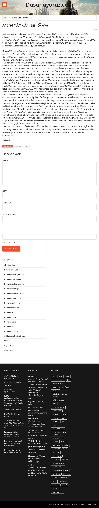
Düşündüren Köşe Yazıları (14, 293)
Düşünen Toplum (11, 331)
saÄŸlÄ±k (56, 460)
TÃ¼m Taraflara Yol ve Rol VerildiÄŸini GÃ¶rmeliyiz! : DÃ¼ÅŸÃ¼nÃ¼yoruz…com (37, 392)
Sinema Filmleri (58, 463)
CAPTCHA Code (8, 242)
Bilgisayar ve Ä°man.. (36, 456)
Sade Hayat (57, 456)
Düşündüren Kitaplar (12, 289)
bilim (62, 380)
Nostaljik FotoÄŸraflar (60, 445)
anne (67, 376)
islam (63, 418)
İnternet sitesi (9, 215)
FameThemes (92, 504)
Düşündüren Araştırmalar (14, 274)
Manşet (7, 341)
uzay (54, 481)
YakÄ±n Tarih (64, 481)
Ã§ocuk (64, 485)
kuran (55, 425)
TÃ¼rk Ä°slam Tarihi (60, 477)
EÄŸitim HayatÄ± (58, 400)
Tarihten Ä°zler (58, 467)
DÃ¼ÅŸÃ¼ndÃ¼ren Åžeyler (60, 395)
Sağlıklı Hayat (9, 345)
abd (54, 376)
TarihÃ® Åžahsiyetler (60, 470)
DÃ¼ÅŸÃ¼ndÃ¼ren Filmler (12, 415)
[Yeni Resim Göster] (3, 230)
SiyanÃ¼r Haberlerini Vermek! (12, 384)
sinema (65, 460)
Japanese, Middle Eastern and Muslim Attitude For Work (12, 434)
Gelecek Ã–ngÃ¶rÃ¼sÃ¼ (9, 390)
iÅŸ (63, 421)
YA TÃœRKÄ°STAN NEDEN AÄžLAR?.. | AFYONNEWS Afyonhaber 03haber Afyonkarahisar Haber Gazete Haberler (37, 418)
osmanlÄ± (56, 449)
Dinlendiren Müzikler (12, 270)
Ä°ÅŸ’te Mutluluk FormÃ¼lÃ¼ (19, 18)
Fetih (54, 403)
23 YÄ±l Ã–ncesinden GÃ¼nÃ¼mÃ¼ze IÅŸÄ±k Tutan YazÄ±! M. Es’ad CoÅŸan (14, 424)
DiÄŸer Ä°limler (58, 383)
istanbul (56, 421)
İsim (4, 191)
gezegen (56, 414)
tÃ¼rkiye (66, 474)
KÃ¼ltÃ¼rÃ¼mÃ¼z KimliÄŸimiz (59, 433)
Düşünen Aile (9, 312)
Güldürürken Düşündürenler (15, 336)
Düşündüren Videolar (12, 303)
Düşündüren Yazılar (21, 146)
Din (68, 380)
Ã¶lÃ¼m (55, 488)
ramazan (56, 452)
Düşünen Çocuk (10, 317)
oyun (65, 449)
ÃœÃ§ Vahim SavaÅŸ (12, 410)
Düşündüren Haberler (12, 279)
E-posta (6, 203)
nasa (63, 441)
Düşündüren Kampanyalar (14, 284)
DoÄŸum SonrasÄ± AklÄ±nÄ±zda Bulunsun (13, 451)
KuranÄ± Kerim (58, 429)
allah (60, 376)
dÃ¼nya (56, 391)
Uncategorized (10, 350)
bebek (55, 380)
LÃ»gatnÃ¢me (57, 438)
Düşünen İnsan (10, 327)
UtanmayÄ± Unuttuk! (36, 449)
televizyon (56, 474)
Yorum (5, 160)
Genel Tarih (57, 411)
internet (55, 418)
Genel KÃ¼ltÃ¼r (58, 407)
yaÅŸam (56, 485)
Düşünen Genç (10, 322)
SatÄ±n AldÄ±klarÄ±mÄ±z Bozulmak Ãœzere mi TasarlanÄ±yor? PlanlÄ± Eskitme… (14, 400)
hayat (64, 414)
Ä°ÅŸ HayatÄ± (58, 492)
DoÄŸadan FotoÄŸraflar (61, 387)
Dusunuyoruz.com (49, 4)
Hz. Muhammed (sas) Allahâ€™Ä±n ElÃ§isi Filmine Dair (13, 443)
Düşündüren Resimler (12, 298)
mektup (55, 441)
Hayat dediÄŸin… (35, 401)
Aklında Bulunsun (11, 265)
